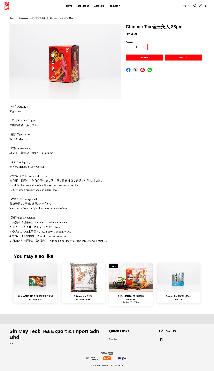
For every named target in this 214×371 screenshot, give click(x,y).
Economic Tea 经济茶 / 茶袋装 (32, 18)
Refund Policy (119, 365)
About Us (99, 6)
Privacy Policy (108, 365)
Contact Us (83, 6)
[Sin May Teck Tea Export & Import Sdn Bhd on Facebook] (161, 341)
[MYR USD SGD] (185, 5)
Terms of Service (96, 365)
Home (69, 6)
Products (113, 6)
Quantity (129, 42)
